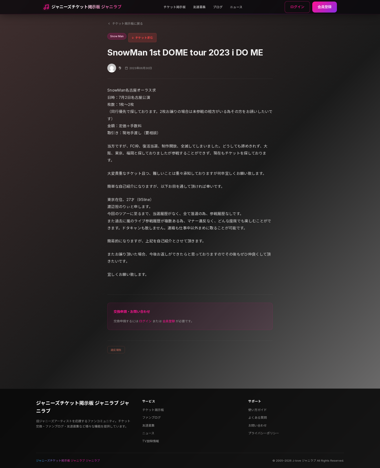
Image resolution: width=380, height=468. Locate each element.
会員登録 (325, 7)
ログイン (297, 7)
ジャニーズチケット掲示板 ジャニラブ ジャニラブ (82, 407)
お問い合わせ (257, 425)
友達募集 (199, 7)
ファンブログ (151, 417)
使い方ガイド (257, 410)
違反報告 (116, 350)
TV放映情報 (150, 441)
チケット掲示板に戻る (127, 23)
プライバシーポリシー (263, 433)
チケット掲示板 (175, 7)
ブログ (218, 7)
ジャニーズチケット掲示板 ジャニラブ (86, 6)
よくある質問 (257, 417)
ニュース (236, 7)
